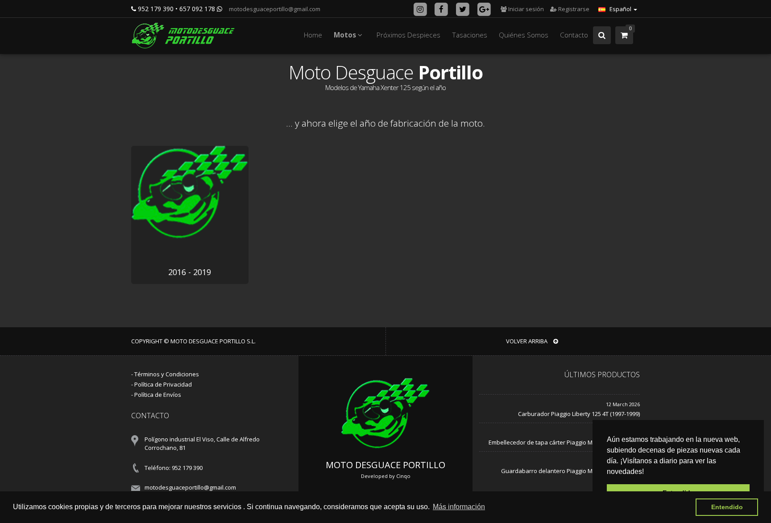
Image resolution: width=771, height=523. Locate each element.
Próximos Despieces (408, 35)
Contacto (574, 35)
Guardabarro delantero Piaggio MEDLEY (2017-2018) (570, 471)
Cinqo (403, 476)
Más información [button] (459, 507)
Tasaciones (469, 35)
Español (620, 9)
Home (313, 35)
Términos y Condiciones (166, 374)
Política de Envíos (157, 395)
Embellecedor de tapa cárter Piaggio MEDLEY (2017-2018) (564, 442)
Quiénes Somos (523, 35)
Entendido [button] (727, 507)
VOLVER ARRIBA (527, 341)
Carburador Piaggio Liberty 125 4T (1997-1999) (579, 414)
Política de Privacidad (163, 384)
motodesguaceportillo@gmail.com (274, 9)
